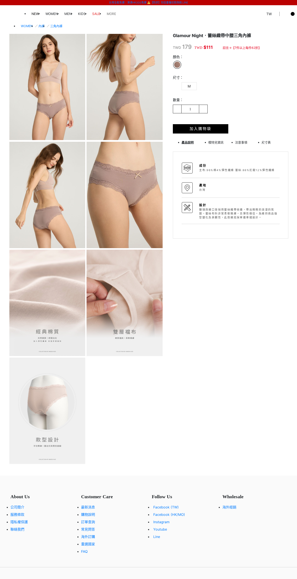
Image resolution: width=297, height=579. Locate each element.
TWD (177, 47)
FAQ (84, 551)
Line (156, 536)
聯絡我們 (17, 529)
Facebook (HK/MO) (169, 514)
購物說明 (88, 514)
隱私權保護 (19, 522)
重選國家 (88, 544)
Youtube (160, 529)
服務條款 (17, 514)
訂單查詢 (88, 522)
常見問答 (88, 529)
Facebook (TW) (166, 507)
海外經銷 (229, 507)
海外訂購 (88, 536)
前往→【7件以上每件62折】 (242, 47)
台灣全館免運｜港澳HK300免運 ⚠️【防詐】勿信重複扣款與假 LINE (148, 2)
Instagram (161, 522)
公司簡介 (17, 507)
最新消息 (88, 507)
